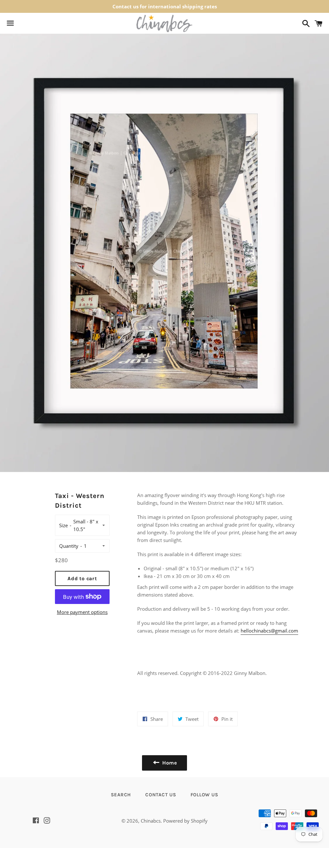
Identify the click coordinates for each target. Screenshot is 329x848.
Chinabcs (151, 820)
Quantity (68, 546)
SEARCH (121, 795)
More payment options (82, 612)
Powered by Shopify (185, 820)
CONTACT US (160, 795)
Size (63, 525)
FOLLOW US (204, 795)
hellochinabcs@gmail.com (269, 630)
